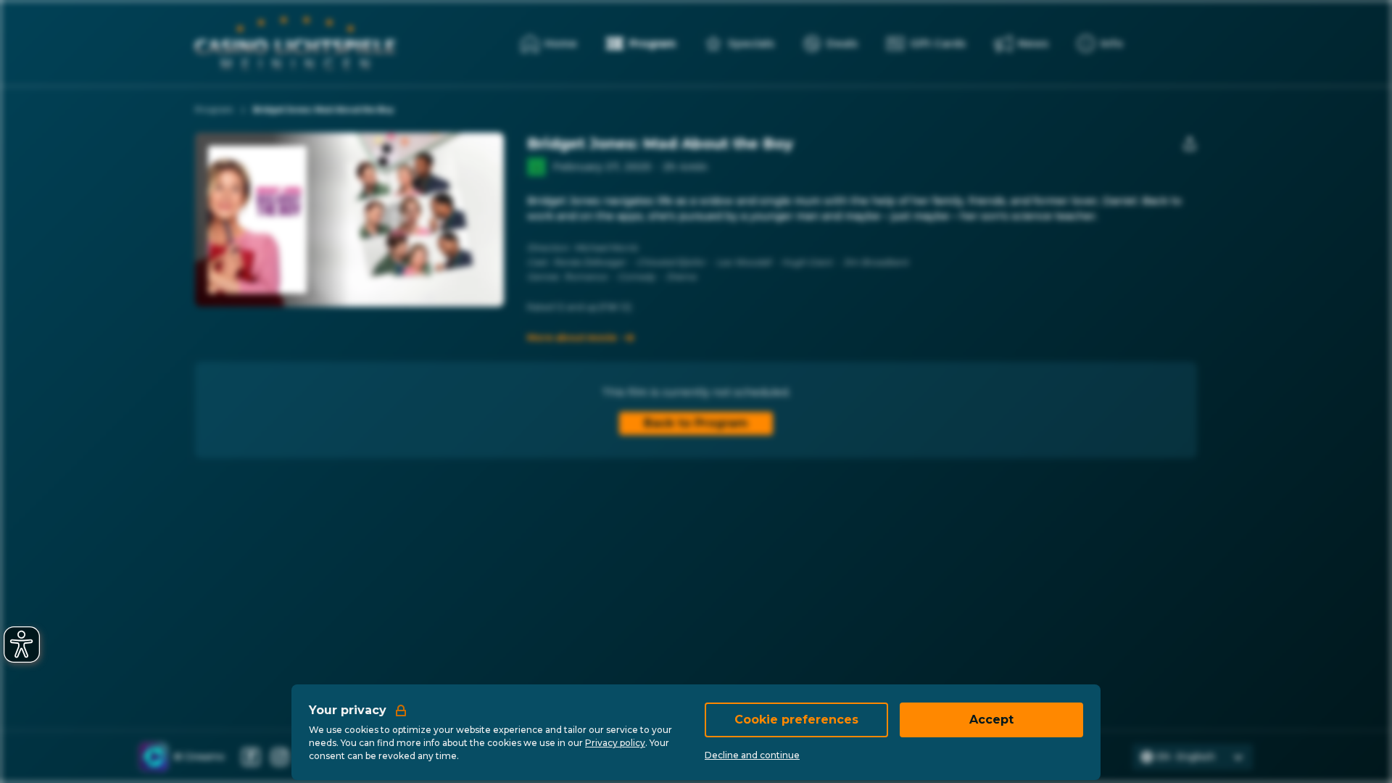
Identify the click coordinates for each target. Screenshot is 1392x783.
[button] (398, 219)
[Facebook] (251, 757)
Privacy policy (615, 742)
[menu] (1100, 43)
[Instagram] (280, 757)
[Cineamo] (153, 756)
